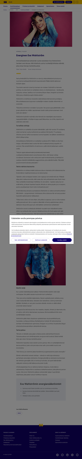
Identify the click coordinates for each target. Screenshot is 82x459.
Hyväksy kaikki (62, 240)
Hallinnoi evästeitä (41, 240)
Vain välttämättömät (21, 240)
